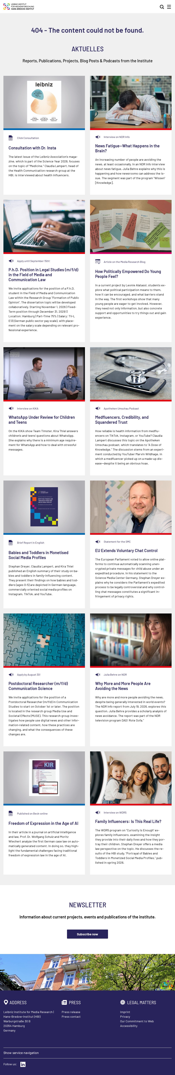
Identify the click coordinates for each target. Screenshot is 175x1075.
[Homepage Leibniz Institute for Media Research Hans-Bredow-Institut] (18, 8)
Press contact (71, 1016)
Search (162, 6)
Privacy (125, 1016)
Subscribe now (87, 934)
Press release (71, 1012)
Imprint (125, 1012)
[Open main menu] (169, 6)
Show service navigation (21, 1053)
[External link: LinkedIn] (22, 1064)
